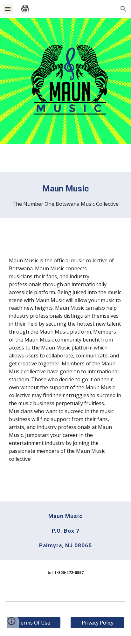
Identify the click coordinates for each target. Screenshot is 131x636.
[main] (65, 195)
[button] (7, 8)
